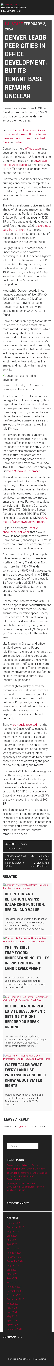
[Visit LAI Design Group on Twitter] (8, 1344)
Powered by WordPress (19, 1359)
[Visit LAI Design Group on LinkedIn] (13, 1344)
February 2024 (14, 1286)
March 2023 (13, 1325)
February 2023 (14, 1329)
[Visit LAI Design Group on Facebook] (18, 1344)
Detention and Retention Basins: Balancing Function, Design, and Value (25, 901)
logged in (21, 1126)
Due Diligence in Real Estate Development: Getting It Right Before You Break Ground (25, 1016)
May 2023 (12, 1316)
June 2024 (12, 1269)
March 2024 (13, 1282)
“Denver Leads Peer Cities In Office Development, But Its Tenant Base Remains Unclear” (25, 134)
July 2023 (12, 1308)
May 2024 (12, 1274)
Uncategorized (14, 848)
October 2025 (14, 1223)
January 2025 (14, 1257)
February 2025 (14, 1252)
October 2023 (14, 1295)
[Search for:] (22, 1146)
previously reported (24, 724)
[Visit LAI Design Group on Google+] (4, 1344)
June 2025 (12, 1235)
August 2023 (13, 1303)
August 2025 (13, 1231)
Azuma (42, 1359)
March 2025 (13, 1248)
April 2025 (12, 1244)
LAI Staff (14, 24)
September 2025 (15, 1227)
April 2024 (12, 1278)
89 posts (22, 844)
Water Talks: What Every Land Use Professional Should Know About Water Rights (25, 1075)
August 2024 (13, 1265)
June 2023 (12, 1312)
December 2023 (15, 1291)
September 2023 (15, 1299)
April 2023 (12, 1320)
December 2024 (15, 1261)
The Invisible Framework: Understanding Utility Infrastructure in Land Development (27, 958)
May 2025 (12, 1240)
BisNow (19, 142)
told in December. (24, 471)
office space (33, 148)
